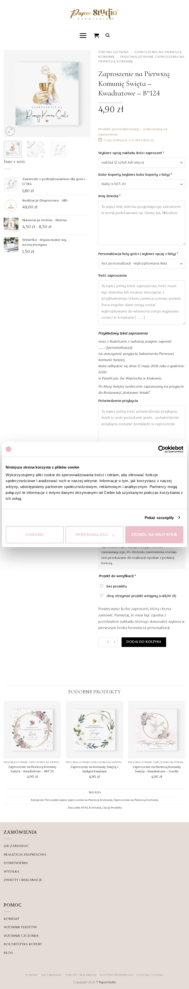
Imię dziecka (109, 196)
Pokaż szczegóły (159, 517)
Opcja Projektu (112, 807)
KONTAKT (11, 919)
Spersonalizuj (92, 535)
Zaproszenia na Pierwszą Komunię (135, 800)
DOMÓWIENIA (16, 863)
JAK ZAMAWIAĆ (16, 846)
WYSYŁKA (11, 872)
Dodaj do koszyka (143, 642)
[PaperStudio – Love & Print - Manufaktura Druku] (94, 14)
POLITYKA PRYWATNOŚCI (116, 975)
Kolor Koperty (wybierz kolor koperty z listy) (135, 175)
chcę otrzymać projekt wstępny (141, 596)
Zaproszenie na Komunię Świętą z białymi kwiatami (94, 769)
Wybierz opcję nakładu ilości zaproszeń (131, 153)
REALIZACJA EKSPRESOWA (25, 855)
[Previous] (11, 93)
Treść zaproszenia (113, 276)
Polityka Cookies (150, 975)
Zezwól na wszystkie (154, 535)
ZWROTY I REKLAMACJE (23, 880)
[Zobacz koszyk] (96, 35)
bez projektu (116, 586)
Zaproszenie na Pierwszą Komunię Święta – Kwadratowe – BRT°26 (32, 769)
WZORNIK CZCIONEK (21, 936)
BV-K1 (84, 807)
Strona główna (113, 52)
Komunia (95, 807)
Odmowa (34, 535)
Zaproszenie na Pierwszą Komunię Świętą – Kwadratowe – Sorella (157, 769)
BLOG (8, 953)
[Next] (83, 93)
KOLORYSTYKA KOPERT (23, 944)
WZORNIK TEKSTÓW (20, 927)
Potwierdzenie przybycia (118, 401)
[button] (83, 35)
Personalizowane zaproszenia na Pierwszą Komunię (78, 800)
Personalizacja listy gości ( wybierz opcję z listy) (138, 254)
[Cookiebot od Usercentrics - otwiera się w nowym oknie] (161, 449)
